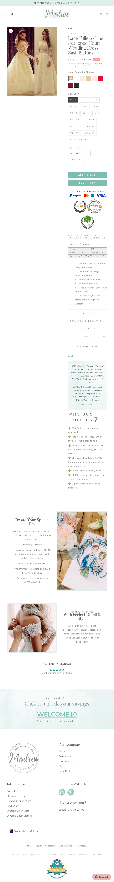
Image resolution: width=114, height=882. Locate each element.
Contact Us (12, 791)
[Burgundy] (70, 85)
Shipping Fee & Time (17, 796)
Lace (83, 376)
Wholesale (82, 846)
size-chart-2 (98, 379)
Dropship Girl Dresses (18, 810)
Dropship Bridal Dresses (19, 815)
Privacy (80, 855)
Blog (61, 766)
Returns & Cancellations (87, 321)
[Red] (100, 78)
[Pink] (94, 78)
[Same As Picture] (70, 78)
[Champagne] (88, 78)
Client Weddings (67, 761)
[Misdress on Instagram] (62, 793)
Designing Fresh (94, 855)
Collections (50, 846)
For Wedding (84, 393)
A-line (83, 366)
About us (63, 751)
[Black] (76, 85)
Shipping (86, 64)
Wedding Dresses (91, 400)
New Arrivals (96, 393)
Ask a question (87, 347)
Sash (79, 379)
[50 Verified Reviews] (57, 880)
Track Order (13, 806)
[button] (6, 14)
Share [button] (74, 356)
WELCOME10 (57, 714)
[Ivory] (82, 78)
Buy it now (87, 183)
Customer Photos (66, 846)
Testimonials (65, 756)
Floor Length (90, 369)
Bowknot (91, 366)
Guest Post (64, 771)
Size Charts (88, 329)
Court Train (78, 369)
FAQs (87, 336)
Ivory (77, 376)
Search (39, 846)
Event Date (75, 148)
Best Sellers (91, 387)
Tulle (88, 382)
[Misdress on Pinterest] (70, 793)
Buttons (99, 366)
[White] (76, 78)
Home (71, 28)
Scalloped (87, 379)
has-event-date (86, 372)
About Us (78, 809)
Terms (72, 855)
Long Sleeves (92, 376)
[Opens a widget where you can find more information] (101, 877)
